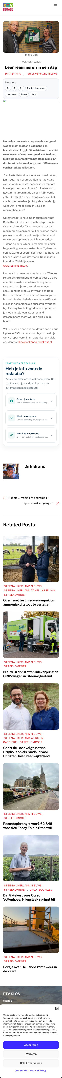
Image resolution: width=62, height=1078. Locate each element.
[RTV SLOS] (8, 9)
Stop (34, 94)
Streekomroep (15, 594)
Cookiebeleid (21, 1071)
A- (8, 88)
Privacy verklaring (37, 1071)
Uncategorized (40, 889)
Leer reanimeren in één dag (31, 67)
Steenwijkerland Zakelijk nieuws (29, 590)
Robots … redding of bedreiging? (28, 497)
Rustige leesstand (36, 88)
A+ (21, 88)
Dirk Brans (13, 73)
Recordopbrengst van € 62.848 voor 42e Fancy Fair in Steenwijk (28, 826)
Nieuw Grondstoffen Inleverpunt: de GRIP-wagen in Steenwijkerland (31, 674)
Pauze (24, 94)
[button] (57, 1008)
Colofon (7, 1000)
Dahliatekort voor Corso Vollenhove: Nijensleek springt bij (29, 897)
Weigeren (31, 1053)
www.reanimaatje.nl (15, 265)
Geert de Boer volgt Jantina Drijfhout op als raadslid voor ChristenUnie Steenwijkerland (26, 752)
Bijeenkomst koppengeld (38, 503)
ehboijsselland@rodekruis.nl (35, 342)
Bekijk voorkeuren (31, 1063)
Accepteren (31, 1044)
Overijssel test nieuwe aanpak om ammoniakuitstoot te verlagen (29, 602)
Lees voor (11, 94)
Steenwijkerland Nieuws (42, 73)
